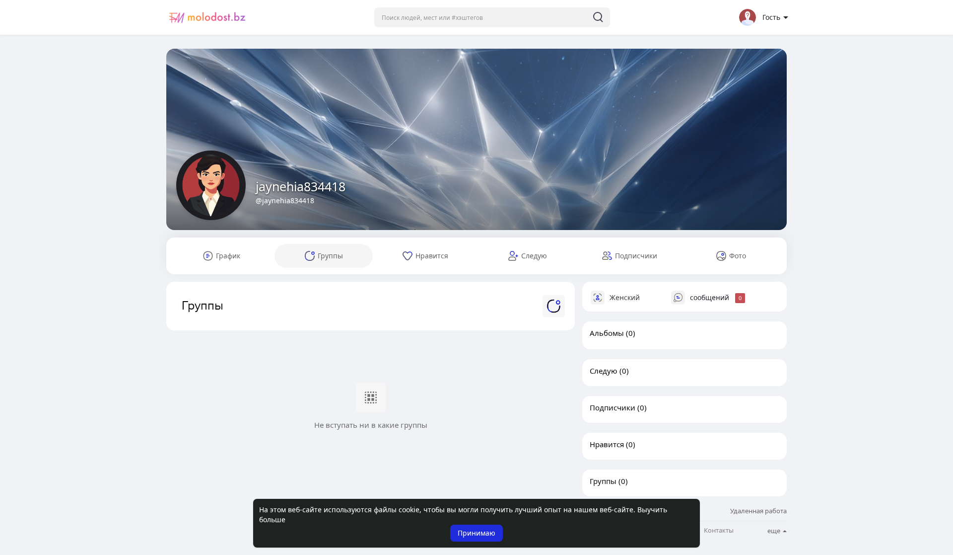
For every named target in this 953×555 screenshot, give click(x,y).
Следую (603, 371)
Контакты (719, 530)
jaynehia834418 (300, 186)
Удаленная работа (758, 510)
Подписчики (612, 407)
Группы (603, 481)
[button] (492, 17)
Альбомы (607, 333)
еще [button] (774, 530)
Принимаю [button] (476, 533)
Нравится (607, 444)
